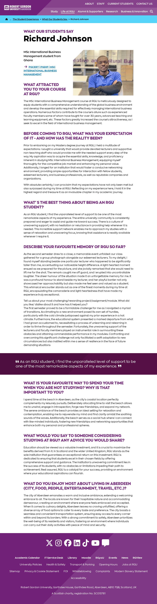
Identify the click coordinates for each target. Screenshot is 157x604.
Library (72, 558)
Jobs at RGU (129, 564)
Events (113, 558)
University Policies (31, 564)
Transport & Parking (82, 564)
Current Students (120, 4)
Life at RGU (68, 11)
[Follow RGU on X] (49, 545)
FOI (66, 571)
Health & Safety (55, 564)
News (125, 558)
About (89, 4)
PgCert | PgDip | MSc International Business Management (40, 71)
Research (112, 11)
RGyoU (100, 558)
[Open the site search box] (151, 11)
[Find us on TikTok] (85, 545)
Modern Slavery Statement (131, 571)
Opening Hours (108, 564)
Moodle (86, 558)
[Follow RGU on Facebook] (67, 545)
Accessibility (78, 578)
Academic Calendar (27, 558)
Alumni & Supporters (90, 11)
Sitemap (15, 571)
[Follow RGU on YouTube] (95, 545)
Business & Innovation (134, 11)
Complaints (103, 571)
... (10, 19)
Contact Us (144, 4)
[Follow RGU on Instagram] (58, 545)
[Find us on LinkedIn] (77, 545)
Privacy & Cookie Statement (42, 571)
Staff (101, 4)
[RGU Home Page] (7, 19)
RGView (137, 558)
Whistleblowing (81, 571)
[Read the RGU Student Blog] (105, 545)
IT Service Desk (53, 558)
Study (54, 11)
